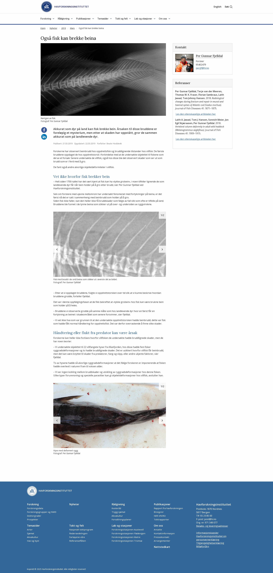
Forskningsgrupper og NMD (41, 512)
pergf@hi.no (202, 68)
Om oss (158, 525)
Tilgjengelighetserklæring (210, 543)
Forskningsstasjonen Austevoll (128, 529)
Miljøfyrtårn (202, 546)
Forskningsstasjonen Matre (126, 537)
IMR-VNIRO (160, 515)
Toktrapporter (161, 519)
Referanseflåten (77, 540)
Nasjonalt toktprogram (81, 529)
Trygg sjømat (118, 512)
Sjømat (30, 533)
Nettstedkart (162, 547)
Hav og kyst (33, 540)
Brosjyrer (159, 512)
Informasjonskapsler (207, 532)
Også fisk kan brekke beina (91, 28)
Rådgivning (118, 504)
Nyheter (53, 28)
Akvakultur (117, 515)
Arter (30, 529)
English (217, 6)
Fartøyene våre (77, 537)
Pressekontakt (161, 537)
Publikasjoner (162, 504)
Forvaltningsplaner (121, 519)
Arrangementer (162, 540)
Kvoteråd (116, 508)
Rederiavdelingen (78, 533)
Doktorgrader (34, 515)
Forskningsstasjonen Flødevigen (128, 533)
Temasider (33, 525)
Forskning (33, 504)
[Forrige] (56, 249)
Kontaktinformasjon (164, 533)
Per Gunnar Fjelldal (209, 56)
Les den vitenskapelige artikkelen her (196, 114)
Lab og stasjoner (122, 525)
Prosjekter (32, 519)
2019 (63, 28)
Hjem (43, 28)
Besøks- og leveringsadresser (212, 526)
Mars (72, 28)
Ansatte (158, 529)
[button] (229, 7)
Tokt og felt (76, 525)
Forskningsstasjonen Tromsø (127, 540)
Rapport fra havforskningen (168, 508)
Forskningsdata (35, 508)
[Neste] (162, 249)
